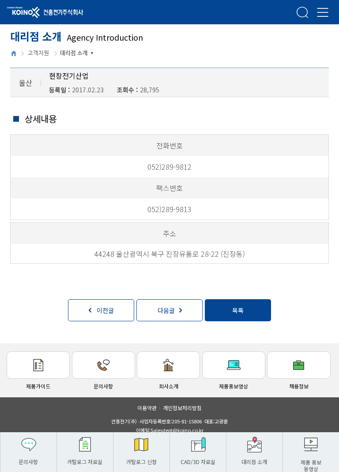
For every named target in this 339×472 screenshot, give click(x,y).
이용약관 (147, 407)
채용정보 (299, 386)
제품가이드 (38, 386)
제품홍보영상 (233, 386)
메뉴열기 (322, 12)
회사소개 (168, 386)
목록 (238, 310)
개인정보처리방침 (182, 407)
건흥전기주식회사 (33, 13)
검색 (302, 12)
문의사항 (103, 386)
